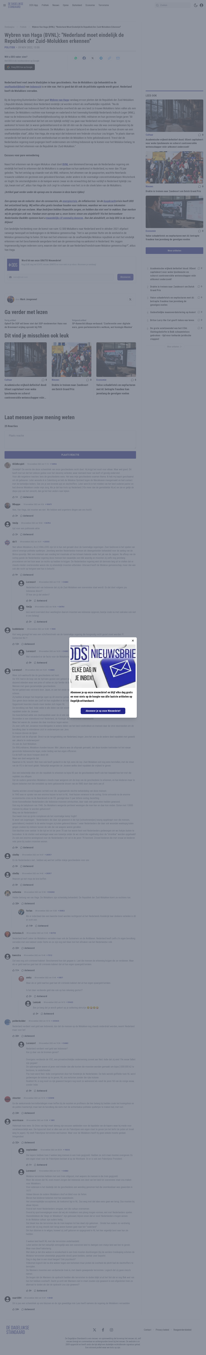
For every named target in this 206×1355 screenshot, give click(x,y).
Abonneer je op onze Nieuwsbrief (103, 710)
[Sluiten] (132, 640)
